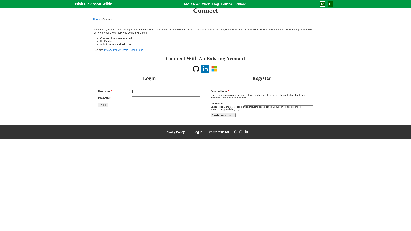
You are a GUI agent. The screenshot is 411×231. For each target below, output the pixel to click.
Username (104, 91)
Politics (226, 4)
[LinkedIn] (246, 132)
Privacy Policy (175, 132)
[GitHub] (240, 132)
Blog (215, 4)
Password (104, 97)
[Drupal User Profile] (235, 132)
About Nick (192, 4)
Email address (219, 91)
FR (330, 3)
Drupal (225, 131)
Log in (198, 132)
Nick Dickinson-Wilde (93, 4)
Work (206, 4)
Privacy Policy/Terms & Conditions (123, 49)
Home (96, 19)
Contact (240, 4)
